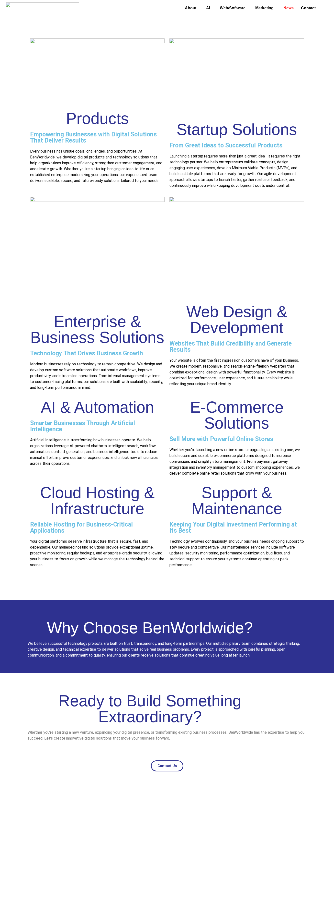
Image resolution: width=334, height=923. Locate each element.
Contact (308, 8)
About (190, 8)
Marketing (264, 8)
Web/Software (232, 8)
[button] (191, 8)
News (288, 8)
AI (208, 8)
